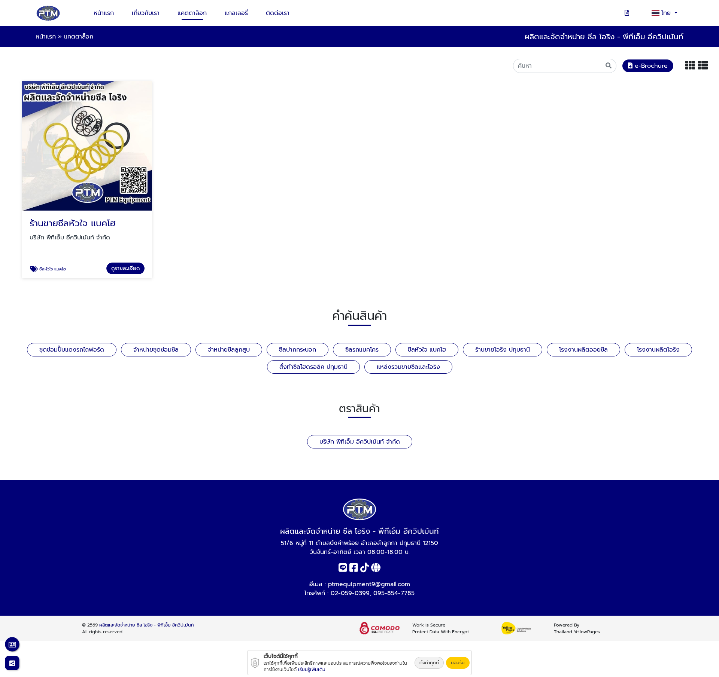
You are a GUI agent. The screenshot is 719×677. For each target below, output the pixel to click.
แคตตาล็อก (192, 13)
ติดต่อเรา (277, 13)
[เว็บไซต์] (375, 569)
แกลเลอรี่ (236, 13)
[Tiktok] (364, 569)
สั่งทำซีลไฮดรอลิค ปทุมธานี (313, 366)
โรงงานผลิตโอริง (658, 349)
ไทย (667, 13)
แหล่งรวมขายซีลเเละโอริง (408, 366)
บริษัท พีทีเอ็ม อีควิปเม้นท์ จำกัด (359, 441)
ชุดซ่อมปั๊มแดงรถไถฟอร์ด (71, 349)
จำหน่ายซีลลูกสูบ (229, 349)
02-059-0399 (350, 593)
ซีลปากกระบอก (297, 349)
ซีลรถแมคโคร (362, 349)
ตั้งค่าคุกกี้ (429, 662)
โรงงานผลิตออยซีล (583, 349)
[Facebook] (353, 569)
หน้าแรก (104, 13)
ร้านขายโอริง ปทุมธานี (502, 349)
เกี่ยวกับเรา (146, 13)
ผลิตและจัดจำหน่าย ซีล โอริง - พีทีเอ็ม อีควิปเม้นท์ (146, 625)
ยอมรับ (458, 662)
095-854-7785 (394, 593)
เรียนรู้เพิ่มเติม (311, 669)
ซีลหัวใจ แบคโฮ (427, 349)
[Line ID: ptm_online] (343, 569)
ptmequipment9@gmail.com (369, 584)
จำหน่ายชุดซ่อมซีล (156, 349)
